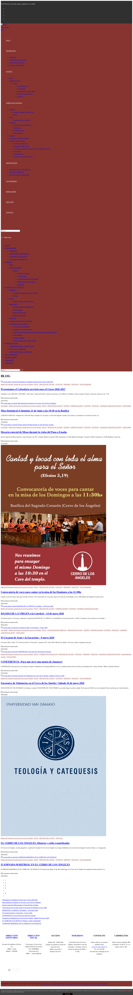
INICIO (7, 245)
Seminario (20, 284)
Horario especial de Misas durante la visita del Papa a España (34, 432)
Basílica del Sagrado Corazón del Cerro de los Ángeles (17, 384)
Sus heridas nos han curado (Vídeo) (24, 340)
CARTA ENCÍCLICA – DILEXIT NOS (21, 346)
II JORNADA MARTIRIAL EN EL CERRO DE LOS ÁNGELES (35, 864)
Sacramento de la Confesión (18, 256)
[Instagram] (58, 963)
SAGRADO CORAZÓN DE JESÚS (110, 406)
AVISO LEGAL (46, 983)
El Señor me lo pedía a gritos (22, 329)
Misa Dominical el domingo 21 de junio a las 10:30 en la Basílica (35, 410)
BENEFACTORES (11, 357)
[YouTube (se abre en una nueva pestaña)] (7, 15)
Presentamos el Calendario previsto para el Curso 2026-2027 (33, 389)
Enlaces (15, 270)
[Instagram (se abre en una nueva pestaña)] (7, 12)
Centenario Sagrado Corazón (18, 324)
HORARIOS (13, 251)
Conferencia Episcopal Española (27, 279)
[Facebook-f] (42, 963)
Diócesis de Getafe (23, 273)
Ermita (11, 298)
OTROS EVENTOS (15, 268)
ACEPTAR (67, 994)
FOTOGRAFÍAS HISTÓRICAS (23, 307)
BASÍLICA (12, 290)
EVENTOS (8, 262)
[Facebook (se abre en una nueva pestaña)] (7, 9)
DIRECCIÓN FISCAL (34, 936)
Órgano (15, 296)
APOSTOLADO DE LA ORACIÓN (20, 352)
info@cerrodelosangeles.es (99, 947)
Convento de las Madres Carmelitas (20, 321)
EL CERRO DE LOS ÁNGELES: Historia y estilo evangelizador (35, 843)
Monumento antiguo (19, 312)
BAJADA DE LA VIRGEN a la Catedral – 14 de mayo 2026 (32, 613)
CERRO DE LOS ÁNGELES (14, 287)
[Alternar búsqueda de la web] (6, 223)
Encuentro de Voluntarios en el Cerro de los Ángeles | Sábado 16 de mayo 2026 (42, 683)
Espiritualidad (17, 310)
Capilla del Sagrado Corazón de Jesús (25, 293)
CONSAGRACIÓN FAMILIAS (56, 630)
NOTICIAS (74, 384)
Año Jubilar (4, 406)
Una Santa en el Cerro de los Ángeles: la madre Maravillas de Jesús (35, 332)
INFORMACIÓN (10, 248)
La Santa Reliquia (19, 338)
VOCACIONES (11, 657)
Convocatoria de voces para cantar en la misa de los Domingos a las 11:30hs (41, 592)
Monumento (13, 304)
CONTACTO (9, 363)
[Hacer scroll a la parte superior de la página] (1, 987)
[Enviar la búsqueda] (21, 370)
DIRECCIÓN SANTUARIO (12, 936)
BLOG (11, 265)
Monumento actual (19, 315)
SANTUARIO (127, 406)
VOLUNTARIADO (11, 355)
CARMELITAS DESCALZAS (48, 654)
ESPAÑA (66, 406)
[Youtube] (66, 963)
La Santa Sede (22, 276)
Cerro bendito (17, 335)
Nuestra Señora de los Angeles (23, 301)
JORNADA (67, 384)
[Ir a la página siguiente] (5, 896)
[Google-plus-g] (74, 963)
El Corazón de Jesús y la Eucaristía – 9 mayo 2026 (27, 637)
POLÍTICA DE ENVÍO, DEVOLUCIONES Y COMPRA (92, 983)
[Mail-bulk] (82, 963)
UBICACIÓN (9, 360)
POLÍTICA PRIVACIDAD (58, 983)
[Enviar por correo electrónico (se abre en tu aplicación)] (7, 19)
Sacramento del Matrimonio (18, 259)
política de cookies (126, 990)
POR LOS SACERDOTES (17, 349)
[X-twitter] (50, 963)
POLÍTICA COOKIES (71, 983)
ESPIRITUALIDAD (11, 343)
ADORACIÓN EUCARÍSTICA (19, 254)
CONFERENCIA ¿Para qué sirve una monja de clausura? (32, 661)
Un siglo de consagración (21, 326)
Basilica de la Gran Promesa (26, 282)
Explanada (12, 318)
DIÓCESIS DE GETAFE (46, 384)
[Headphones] (90, 963)
